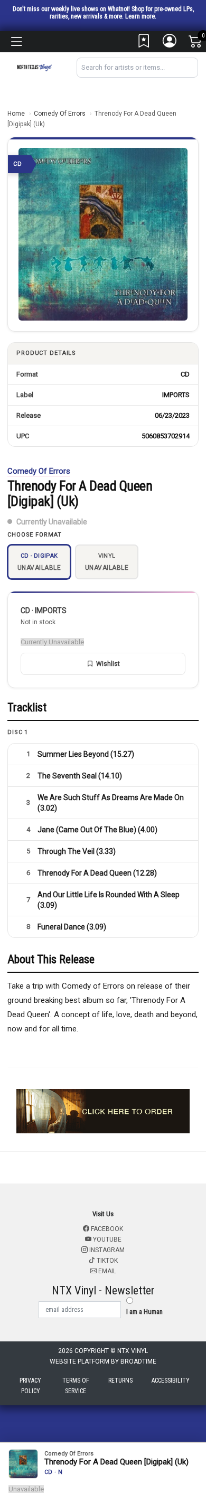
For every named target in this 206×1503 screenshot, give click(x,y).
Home (16, 113)
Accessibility (171, 1380)
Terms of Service (75, 1386)
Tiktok (106, 1260)
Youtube (106, 1239)
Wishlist (108, 664)
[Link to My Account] (170, 43)
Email (106, 1271)
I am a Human (144, 1312)
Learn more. (140, 16)
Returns (120, 1380)
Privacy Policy (30, 1386)
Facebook (106, 1229)
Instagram (106, 1250)
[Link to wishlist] (144, 43)
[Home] (34, 67)
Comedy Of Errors (60, 113)
